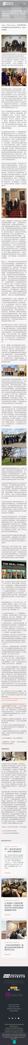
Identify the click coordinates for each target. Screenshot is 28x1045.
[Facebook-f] (15, 1018)
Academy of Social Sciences (14, 1008)
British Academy (14, 1010)
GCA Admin (4, 19)
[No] (26, 1038)
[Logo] (8, 4)
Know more (7, 872)
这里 (5, 738)
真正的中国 (6, 706)
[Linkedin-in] (9, 1018)
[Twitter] (12, 1018)
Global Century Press (13, 1004)
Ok (14, 1042)
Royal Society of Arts (14, 1006)
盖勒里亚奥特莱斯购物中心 (19, 704)
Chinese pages (20, 19)
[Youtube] (18, 1018)
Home (3, 25)
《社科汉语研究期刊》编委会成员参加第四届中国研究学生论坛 (14, 947)
